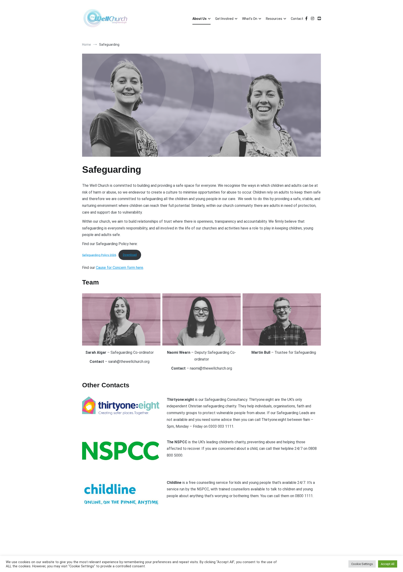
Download (130, 255)
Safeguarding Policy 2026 (99, 255)
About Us (199, 19)
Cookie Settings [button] (362, 564)
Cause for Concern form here (119, 267)
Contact (297, 19)
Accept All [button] (387, 564)
